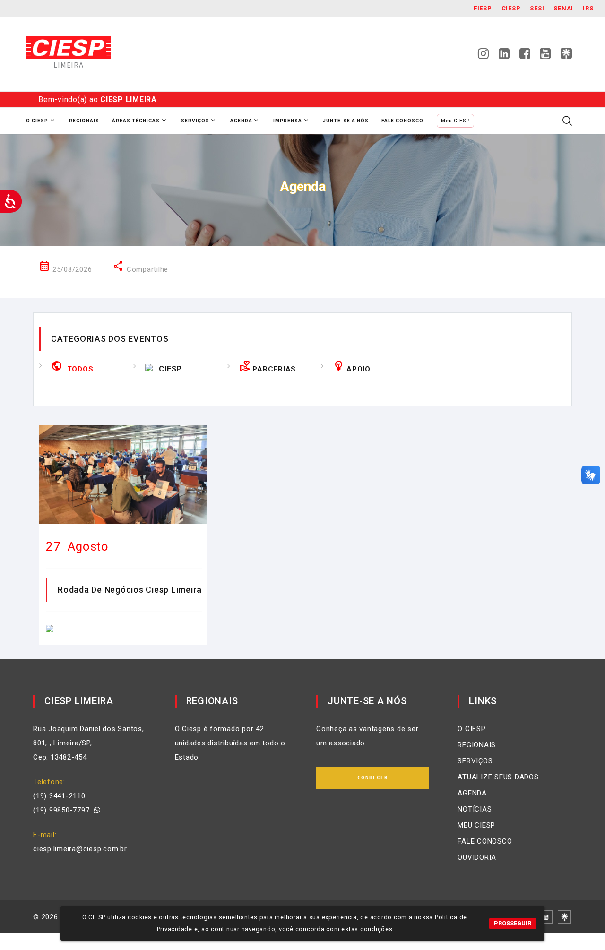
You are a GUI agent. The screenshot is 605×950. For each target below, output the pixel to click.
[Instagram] (483, 56)
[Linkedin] (504, 56)
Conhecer (372, 778)
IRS (588, 8)
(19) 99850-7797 (63, 810)
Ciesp (511, 8)
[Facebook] (525, 56)
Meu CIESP (455, 120)
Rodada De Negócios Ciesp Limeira (130, 590)
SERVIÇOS (475, 761)
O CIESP (471, 729)
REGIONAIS (477, 745)
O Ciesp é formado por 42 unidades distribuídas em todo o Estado (230, 743)
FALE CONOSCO (485, 841)
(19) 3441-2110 (59, 796)
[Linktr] (566, 53)
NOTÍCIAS (475, 809)
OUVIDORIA (477, 857)
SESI (537, 8)
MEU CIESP (476, 825)
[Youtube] (545, 56)
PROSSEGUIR (512, 923)
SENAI (563, 8)
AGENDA (472, 793)
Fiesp (483, 8)
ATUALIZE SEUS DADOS (498, 777)
